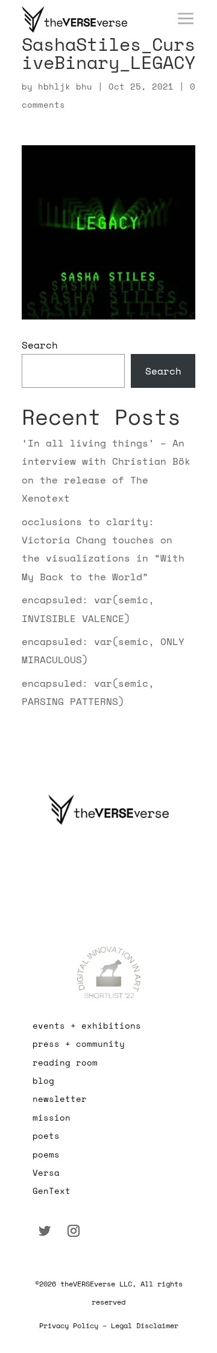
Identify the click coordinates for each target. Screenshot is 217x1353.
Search (40, 345)
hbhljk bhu (65, 86)
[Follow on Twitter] (45, 1231)
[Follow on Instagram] (73, 1231)
